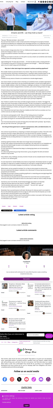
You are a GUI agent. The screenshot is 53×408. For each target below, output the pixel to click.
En (5, 342)
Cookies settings (6, 402)
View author (26, 279)
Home (1, 1)
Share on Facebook (21, 210)
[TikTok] (50, 2)
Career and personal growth (15, 289)
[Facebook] (41, 2)
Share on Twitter (7, 210)
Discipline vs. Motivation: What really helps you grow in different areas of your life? (17, 285)
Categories (14, 342)
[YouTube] (48, 2)
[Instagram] (43, 2)
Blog (17, 1)
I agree (26, 405)
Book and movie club (39, 292)
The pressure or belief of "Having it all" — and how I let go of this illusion (17, 303)
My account (31, 1)
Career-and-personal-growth (24, 342)
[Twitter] (45, 2)
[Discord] (52, 2)
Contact (23, 1)
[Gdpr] (48, 379)
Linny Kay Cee (9, 1)
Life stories (37, 309)
